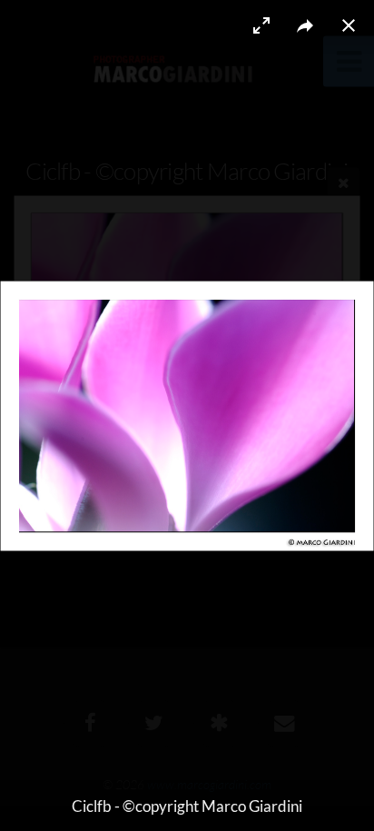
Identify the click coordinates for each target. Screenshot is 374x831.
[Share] (305, 25)
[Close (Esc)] (348, 25)
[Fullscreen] (261, 25)
